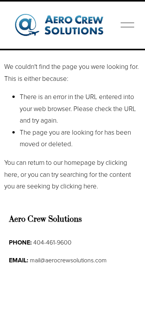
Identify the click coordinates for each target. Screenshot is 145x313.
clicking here (78, 185)
